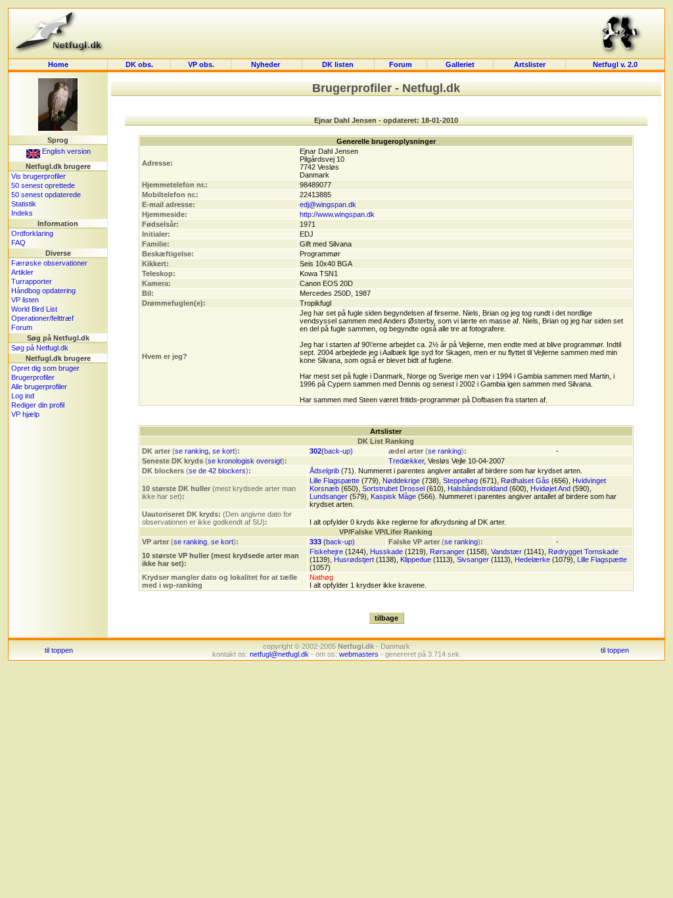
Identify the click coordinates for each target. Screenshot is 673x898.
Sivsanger (473, 559)
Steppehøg (460, 480)
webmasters (359, 654)
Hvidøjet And (550, 488)
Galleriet (460, 64)
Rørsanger (447, 551)
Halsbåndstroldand (477, 488)
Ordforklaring (32, 233)
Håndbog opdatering (43, 291)
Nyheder (266, 64)
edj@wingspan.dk (328, 204)
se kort (223, 451)
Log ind (22, 396)
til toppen (59, 650)
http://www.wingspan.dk (337, 214)
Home (58, 64)
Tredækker (406, 461)
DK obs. (139, 64)
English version (65, 151)
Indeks (22, 213)
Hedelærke (532, 559)
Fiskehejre (326, 551)
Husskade (386, 551)
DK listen (338, 64)
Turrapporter (31, 281)
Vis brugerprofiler (38, 176)
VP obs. (201, 64)
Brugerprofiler (33, 377)
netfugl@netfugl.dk (279, 654)
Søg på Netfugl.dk (39, 348)
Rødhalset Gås (525, 480)
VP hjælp (25, 414)
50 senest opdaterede (46, 195)
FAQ (18, 243)
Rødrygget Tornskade (583, 551)
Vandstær (506, 551)
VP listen (25, 300)
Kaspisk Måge (393, 496)
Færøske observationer (49, 263)
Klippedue (415, 559)
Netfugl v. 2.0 (615, 64)
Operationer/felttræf (42, 318)
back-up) (338, 451)
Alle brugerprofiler (39, 386)
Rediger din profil (37, 405)
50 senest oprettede (43, 185)
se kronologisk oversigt (245, 461)
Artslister (529, 64)
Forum (400, 64)
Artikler (22, 272)
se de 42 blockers (217, 471)
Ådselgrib (324, 471)
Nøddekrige (401, 480)
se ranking (191, 451)
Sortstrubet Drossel (393, 488)
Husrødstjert (354, 559)
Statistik (23, 204)
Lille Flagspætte (335, 480)
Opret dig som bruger (45, 368)
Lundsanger (329, 496)
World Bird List (34, 309)
